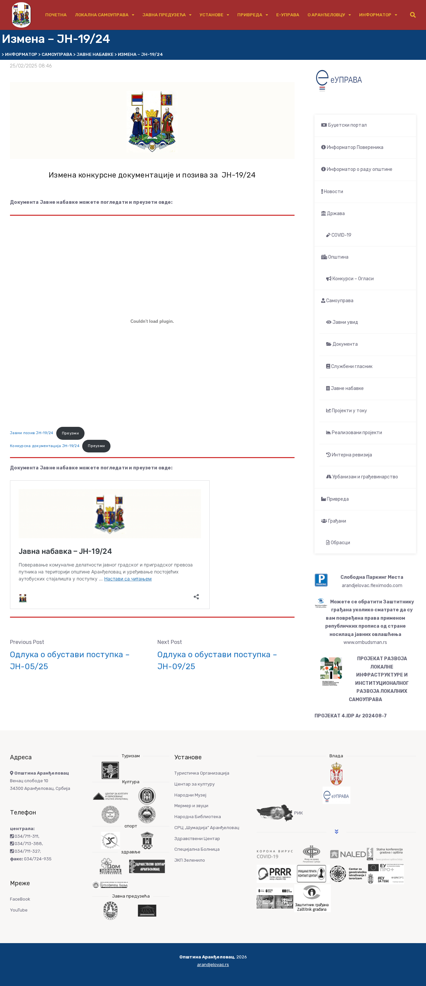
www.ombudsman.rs (365, 642)
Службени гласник (351, 366)
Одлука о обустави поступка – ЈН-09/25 (217, 660)
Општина (337, 257)
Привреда (249, 14)
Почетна (56, 14)
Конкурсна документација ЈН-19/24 (45, 446)
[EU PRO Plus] (385, 873)
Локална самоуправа (101, 14)
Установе (211, 14)
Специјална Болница (197, 849)
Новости (333, 191)
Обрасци (340, 543)
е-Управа (287, 14)
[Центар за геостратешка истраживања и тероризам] (348, 873)
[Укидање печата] (311, 873)
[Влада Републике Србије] (336, 773)
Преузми (70, 433)
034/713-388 (28, 843)
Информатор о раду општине (359, 169)
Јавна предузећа (164, 14)
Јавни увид (344, 322)
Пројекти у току (349, 411)
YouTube (19, 910)
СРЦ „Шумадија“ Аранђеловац (206, 827)
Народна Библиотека (197, 816)
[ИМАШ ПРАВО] (275, 897)
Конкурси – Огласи (352, 279)
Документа (344, 344)
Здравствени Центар (197, 838)
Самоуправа (339, 301)
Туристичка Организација (201, 773)
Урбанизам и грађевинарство (364, 477)
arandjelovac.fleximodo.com (372, 585)
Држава (335, 213)
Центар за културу (194, 784)
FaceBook (20, 899)
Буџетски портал (347, 125)
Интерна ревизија (351, 455)
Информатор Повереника (354, 147)
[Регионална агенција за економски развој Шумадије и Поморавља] (275, 873)
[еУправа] (336, 795)
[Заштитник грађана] (312, 897)
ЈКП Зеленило (189, 860)
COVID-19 (340, 235)
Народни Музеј (190, 795)
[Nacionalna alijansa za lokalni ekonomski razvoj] (348, 853)
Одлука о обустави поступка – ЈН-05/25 (70, 660)
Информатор (375, 14)
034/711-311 (26, 836)
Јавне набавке (347, 388)
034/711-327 (27, 851)
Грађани (336, 521)
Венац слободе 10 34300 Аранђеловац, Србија (40, 781)
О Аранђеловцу (326, 14)
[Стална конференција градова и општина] (384, 853)
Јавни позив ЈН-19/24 (32, 433)
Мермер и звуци (191, 805)
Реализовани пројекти (356, 432)
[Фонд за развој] (311, 853)
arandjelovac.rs (213, 964)
